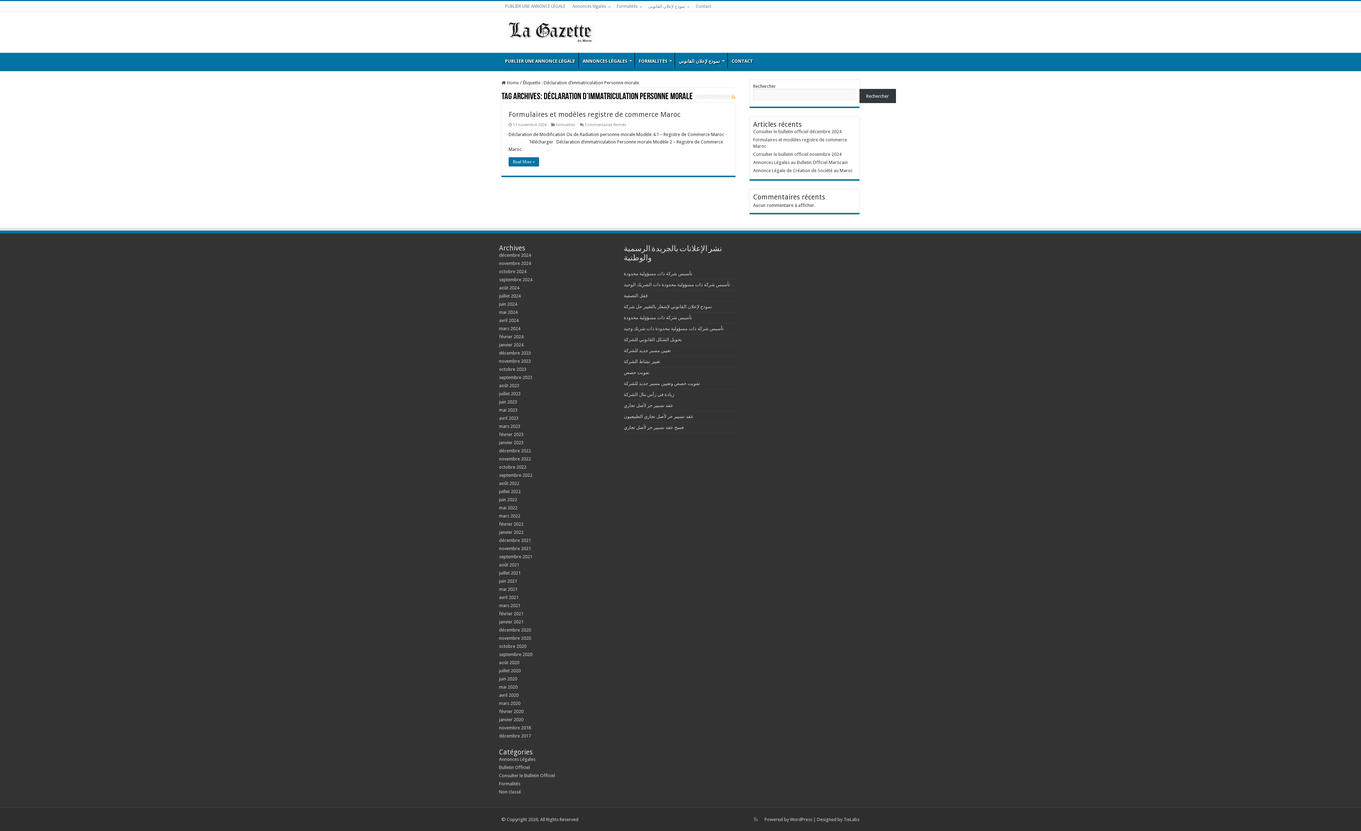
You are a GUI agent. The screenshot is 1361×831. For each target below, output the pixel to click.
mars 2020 (509, 703)
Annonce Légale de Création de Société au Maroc (803, 170)
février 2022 (511, 524)
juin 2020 (508, 679)
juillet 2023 (510, 393)
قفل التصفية (636, 295)
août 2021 (509, 564)
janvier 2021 (511, 621)
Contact (703, 6)
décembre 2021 (515, 540)
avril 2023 (509, 418)
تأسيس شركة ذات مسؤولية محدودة (658, 273)
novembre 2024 (515, 263)
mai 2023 (508, 410)
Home (512, 82)
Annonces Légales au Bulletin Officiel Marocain (800, 162)
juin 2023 (508, 402)
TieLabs (851, 819)
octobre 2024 (512, 271)
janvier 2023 (511, 442)
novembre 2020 (515, 638)
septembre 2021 (515, 556)
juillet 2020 (510, 670)
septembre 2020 (515, 654)
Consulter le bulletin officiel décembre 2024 (797, 131)
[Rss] (755, 819)
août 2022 (509, 483)
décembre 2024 (515, 255)
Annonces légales (589, 6)
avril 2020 (509, 695)
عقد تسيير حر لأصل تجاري (648, 405)
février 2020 (511, 711)
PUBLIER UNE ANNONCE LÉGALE (535, 6)
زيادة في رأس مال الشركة (649, 394)
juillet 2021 (510, 573)
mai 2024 (508, 312)
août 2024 (509, 287)
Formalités (627, 6)
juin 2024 (508, 304)
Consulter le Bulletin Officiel (527, 775)
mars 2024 (509, 328)
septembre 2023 (515, 377)
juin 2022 (508, 499)
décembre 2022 (515, 450)
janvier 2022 (511, 532)
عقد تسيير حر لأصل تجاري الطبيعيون (659, 416)
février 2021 (511, 613)
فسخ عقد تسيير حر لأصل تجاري (654, 427)
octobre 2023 (512, 369)
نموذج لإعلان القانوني (666, 6)
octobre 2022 (512, 467)
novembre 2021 (515, 548)
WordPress (801, 819)
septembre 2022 (515, 475)
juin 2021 (508, 581)
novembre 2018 (515, 727)
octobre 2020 (512, 646)
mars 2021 (509, 605)
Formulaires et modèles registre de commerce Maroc (594, 114)
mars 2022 (509, 516)
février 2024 (511, 336)
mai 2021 (508, 589)
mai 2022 (508, 507)
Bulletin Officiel (514, 767)
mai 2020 (508, 687)
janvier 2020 (511, 719)
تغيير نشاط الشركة (642, 361)
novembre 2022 (515, 459)
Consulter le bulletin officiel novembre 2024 (797, 154)
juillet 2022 (510, 491)
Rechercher (764, 86)
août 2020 (509, 662)
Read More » (524, 161)
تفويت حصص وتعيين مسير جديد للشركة (662, 383)
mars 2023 (509, 426)
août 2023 (509, 385)
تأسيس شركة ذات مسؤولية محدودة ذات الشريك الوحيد (677, 284)
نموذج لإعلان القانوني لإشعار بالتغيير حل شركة (668, 306)
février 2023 (511, 434)
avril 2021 (509, 597)
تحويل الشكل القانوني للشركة (653, 339)
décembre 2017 (515, 736)
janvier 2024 (511, 344)
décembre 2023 (515, 353)
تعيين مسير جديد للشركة (647, 350)
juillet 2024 (510, 296)
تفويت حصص (637, 372)
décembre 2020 (515, 630)
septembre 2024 (515, 279)
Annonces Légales (517, 759)
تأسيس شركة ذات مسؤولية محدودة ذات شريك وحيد (674, 328)
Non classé (510, 792)
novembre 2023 (515, 361)
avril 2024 (509, 320)
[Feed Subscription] (733, 97)
